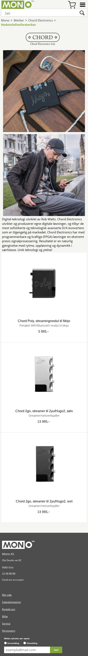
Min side (7, 595)
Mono (5, 20)
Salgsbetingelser (11, 602)
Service (6, 623)
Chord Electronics (40, 20)
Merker (19, 20)
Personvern (8, 630)
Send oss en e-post (13, 579)
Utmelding (32, 643)
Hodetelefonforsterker (18, 25)
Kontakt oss (8, 609)
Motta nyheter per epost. (17, 638)
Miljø (5, 616)
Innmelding (13, 643)
